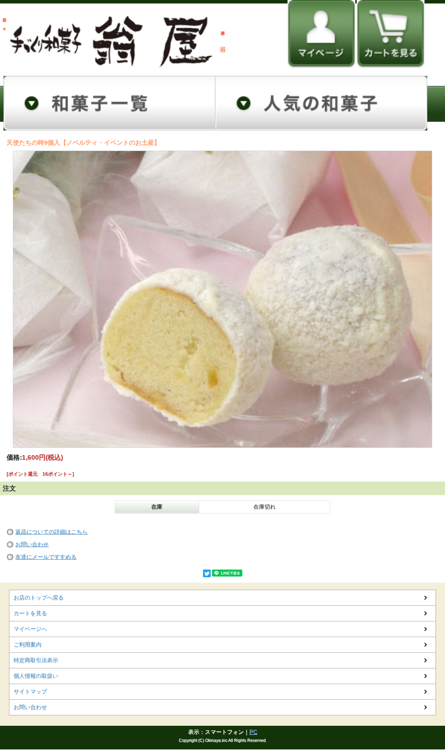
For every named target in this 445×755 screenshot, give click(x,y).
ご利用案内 (27, 644)
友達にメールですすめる (45, 557)
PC (253, 732)
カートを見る (30, 613)
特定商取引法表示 (36, 660)
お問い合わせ (32, 544)
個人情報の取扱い (36, 676)
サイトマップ (30, 691)
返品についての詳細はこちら (51, 532)
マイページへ (30, 629)
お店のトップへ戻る (39, 598)
